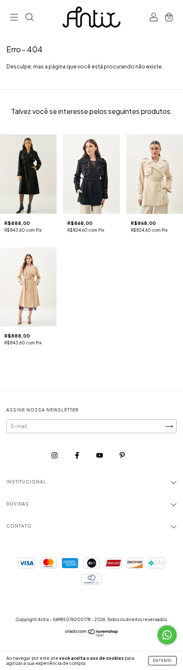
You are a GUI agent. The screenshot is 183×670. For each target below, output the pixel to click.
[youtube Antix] (100, 455)
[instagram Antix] (55, 455)
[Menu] (14, 18)
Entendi (162, 661)
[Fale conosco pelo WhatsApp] (167, 634)
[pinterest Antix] (122, 455)
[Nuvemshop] (91, 635)
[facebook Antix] (77, 455)
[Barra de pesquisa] (29, 18)
